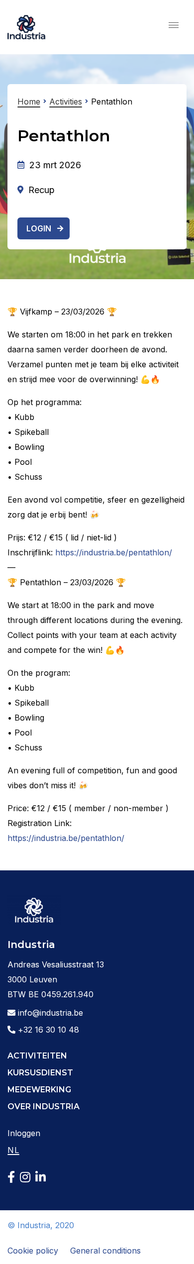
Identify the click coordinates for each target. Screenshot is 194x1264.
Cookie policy (32, 1251)
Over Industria (43, 1106)
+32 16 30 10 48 (47, 1030)
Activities (65, 101)
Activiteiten (37, 1055)
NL (13, 1150)
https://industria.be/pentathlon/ (113, 552)
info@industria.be (49, 1013)
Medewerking (39, 1089)
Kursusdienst (40, 1072)
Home (28, 101)
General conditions (105, 1251)
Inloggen (23, 1133)
